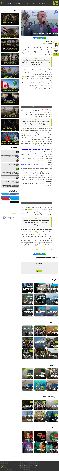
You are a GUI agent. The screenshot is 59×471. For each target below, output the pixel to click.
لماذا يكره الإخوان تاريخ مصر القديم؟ (11, 151)
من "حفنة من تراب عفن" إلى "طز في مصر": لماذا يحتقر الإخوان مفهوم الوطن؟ (8, 156)
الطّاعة (27, 153)
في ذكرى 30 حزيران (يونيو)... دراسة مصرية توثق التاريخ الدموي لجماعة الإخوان (9, 177)
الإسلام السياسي (48, 257)
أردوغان (53, 257)
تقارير (40, 3)
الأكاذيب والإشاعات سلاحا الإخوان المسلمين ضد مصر (9, 169)
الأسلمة (40, 257)
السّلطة (25, 176)
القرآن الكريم (34, 143)
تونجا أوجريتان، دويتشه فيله (42, 250)
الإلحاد (43, 257)
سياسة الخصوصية (31, 465)
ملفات (22, 3)
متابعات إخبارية (35, 3)
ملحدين (35, 49)
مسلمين (28, 84)
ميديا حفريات (17, 3)
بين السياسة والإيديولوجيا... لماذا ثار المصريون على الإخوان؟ (9, 160)
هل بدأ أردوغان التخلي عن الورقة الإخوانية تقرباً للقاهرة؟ (35, 149)
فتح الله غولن (38, 231)
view (57, 283)
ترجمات (25, 3)
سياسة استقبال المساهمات (39, 268)
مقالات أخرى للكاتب (56, 54)
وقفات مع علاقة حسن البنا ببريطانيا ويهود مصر (9, 164)
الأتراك (44, 113)
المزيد (8, 3)
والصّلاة (24, 76)
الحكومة (42, 242)
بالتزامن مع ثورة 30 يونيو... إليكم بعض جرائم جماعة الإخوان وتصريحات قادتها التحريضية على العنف (9, 186)
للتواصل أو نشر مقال (23, 465)
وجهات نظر (29, 3)
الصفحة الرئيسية (45, 3)
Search (1, 3)
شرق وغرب (12, 3)
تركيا (34, 71)
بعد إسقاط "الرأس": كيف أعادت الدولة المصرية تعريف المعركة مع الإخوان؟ (8, 173)
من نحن (37, 465)
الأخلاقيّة (27, 136)
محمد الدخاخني (55, 48)
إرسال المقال (39, 271)
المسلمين (29, 209)
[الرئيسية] (55, 3)
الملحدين (39, 160)
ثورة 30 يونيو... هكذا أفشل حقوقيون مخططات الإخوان (9, 181)
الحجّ (23, 128)
